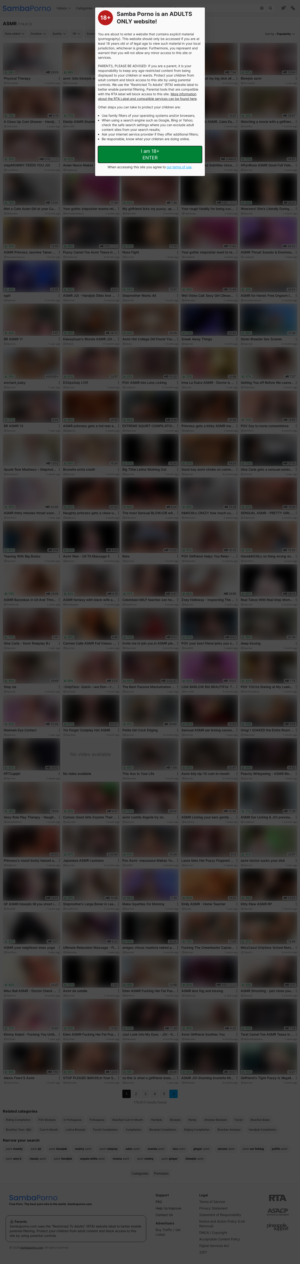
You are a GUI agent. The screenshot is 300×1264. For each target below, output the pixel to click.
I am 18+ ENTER (150, 154)
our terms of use (179, 167)
